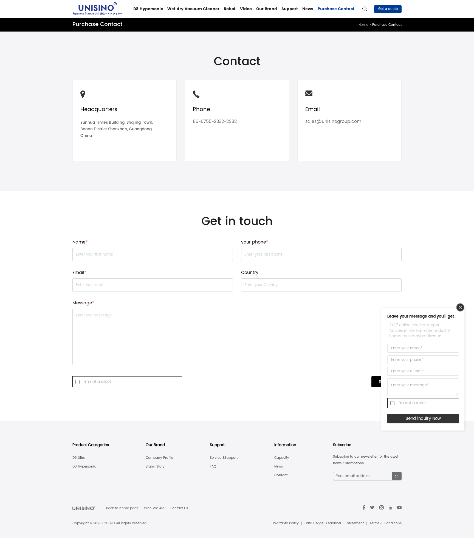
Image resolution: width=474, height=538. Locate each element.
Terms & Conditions (385, 523)
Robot (230, 9)
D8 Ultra (78, 457)
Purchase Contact (336, 9)
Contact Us (179, 508)
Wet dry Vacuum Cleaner (193, 9)
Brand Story (155, 466)
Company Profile (159, 457)
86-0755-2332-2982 (215, 122)
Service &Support (224, 457)
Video (246, 9)
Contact (280, 475)
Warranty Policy (286, 523)
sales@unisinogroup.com (333, 122)
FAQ (213, 466)
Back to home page (122, 508)
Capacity (281, 457)
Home (365, 24)
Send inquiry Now (423, 418)
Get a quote (388, 9)
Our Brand (266, 9)
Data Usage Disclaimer (322, 523)
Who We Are (154, 508)
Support (289, 9)
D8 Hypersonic (148, 9)
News (307, 9)
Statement (355, 523)
